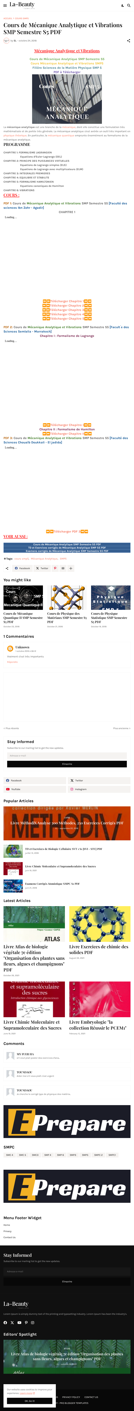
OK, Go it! (30, 1401)
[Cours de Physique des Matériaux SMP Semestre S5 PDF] (67, 597)
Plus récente (12, 728)
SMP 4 (47, 1155)
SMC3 (35, 1155)
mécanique (69, 127)
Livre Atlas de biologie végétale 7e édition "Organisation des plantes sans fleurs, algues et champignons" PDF (34, 958)
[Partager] (129, 41)
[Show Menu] (5, 6)
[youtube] (19, 1322)
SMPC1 (112, 1155)
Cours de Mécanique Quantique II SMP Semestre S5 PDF (23, 618)
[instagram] (32, 1322)
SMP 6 (60, 1155)
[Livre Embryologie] (100, 999)
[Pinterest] (55, 568)
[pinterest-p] (26, 1322)
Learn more (26, 1393)
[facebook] (5, 1322)
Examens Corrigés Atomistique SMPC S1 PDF (52, 883)
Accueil (7, 18)
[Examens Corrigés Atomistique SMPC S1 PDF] (13, 886)
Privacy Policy (71, 1397)
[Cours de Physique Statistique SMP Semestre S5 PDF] (111, 597)
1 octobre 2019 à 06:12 (26, 651)
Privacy (7, 1231)
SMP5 (63, 558)
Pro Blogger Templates (74, 1403)
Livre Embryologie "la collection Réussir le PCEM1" (97, 1024)
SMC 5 (22, 1155)
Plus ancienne (120, 728)
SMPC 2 (98, 1155)
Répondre (12, 661)
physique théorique (15, 135)
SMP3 (73, 1155)
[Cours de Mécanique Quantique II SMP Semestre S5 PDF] (23, 597)
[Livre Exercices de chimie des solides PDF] (100, 924)
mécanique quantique (61, 135)
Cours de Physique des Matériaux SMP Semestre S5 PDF (67, 618)
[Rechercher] (129, 6)
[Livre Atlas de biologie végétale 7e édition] (34, 924)
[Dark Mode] (122, 6)
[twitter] (12, 1322)
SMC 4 (9, 1155)
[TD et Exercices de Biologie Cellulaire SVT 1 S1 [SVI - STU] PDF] (13, 851)
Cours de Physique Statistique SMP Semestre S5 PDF (109, 618)
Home (6, 1225)
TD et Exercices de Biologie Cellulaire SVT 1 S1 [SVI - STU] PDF (63, 849)
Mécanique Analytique (44, 558)
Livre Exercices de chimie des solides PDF (98, 949)
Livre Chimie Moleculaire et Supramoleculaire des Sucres (60, 866)
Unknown (22, 647)
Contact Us (9, 1237)
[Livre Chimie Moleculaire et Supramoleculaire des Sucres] (13, 868)
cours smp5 (22, 18)
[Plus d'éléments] (70, 568)
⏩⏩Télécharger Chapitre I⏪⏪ (67, 425)
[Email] (62, 568)
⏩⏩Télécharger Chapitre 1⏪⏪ (67, 301)
